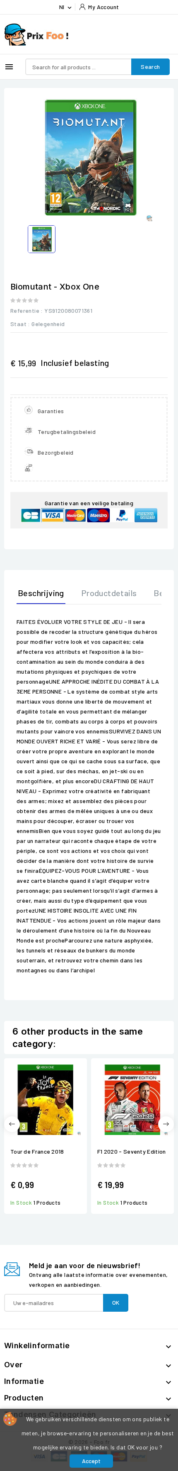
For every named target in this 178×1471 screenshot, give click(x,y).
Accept (91, 1460)
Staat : (20, 323)
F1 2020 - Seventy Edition (131, 1151)
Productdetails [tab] (109, 593)
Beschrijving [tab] (41, 593)
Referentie (24, 310)
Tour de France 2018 (37, 1151)
